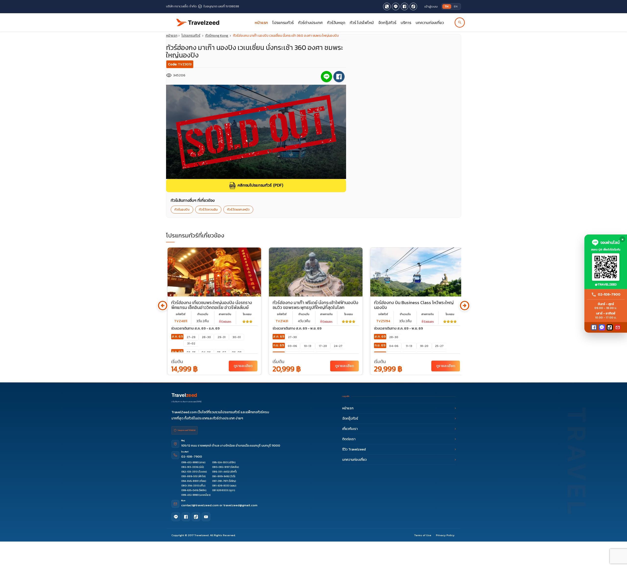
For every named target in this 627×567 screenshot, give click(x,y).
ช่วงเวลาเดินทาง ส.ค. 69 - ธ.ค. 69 (195, 328)
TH (447, 6)
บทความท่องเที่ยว (430, 22)
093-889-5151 (189, 476)
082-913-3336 (189, 467)
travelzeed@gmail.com (240, 505)
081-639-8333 (220, 485)
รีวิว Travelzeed (354, 449)
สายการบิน (225, 314)
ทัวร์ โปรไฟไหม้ (362, 22)
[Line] (175, 516)
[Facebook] (594, 327)
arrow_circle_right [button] (464, 305)
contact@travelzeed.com (200, 505)
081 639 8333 (220, 490)
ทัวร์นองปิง (182, 209)
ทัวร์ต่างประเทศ (310, 22)
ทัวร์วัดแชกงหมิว (238, 209)
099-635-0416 (189, 490)
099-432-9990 (190, 462)
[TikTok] (610, 327)
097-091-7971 (220, 481)
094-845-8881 (190, 481)
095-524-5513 (220, 462)
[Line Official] (395, 6)
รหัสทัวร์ (180, 314)
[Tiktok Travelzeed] (413, 6)
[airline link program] (225, 321)
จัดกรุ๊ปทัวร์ (387, 22)
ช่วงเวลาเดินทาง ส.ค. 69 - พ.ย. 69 (297, 328)
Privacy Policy (445, 535)
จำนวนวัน (202, 314)
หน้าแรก (261, 22)
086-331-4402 (220, 471)
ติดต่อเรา (348, 439)
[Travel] (198, 20)
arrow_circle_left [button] (162, 305)
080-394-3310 (190, 485)
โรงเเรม (247, 314)
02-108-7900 (191, 456)
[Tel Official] (387, 6)
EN (456, 6)
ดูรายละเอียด (243, 365)
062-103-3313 (189, 471)
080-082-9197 (220, 467)
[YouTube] (206, 516)
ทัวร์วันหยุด (336, 22)
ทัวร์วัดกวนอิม (208, 209)
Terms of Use (422, 535)
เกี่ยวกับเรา (350, 428)
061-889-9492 (220, 476)
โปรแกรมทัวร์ (190, 35)
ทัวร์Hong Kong (217, 35)
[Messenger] (602, 327)
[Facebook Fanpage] (404, 6)
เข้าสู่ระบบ (431, 6)
